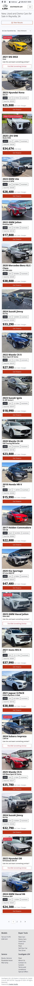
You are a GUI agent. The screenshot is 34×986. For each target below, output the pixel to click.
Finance (21, 944)
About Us (21, 960)
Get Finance (17, 109)
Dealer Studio (13, 984)
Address (14, 2)
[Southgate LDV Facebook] (2, 2)
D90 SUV (4, 939)
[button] (30, 7)
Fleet (20, 946)
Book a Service (6, 958)
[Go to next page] (25, 921)
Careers (21, 965)
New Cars (21, 937)
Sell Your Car (22, 948)
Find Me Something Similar (17, 66)
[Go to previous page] (9, 921)
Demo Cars (22, 939)
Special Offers (23, 972)
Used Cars (22, 941)
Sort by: (13, 30)
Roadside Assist (7, 960)
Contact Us (22, 963)
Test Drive (22, 950)
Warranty (4, 963)
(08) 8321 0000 (26, 2)
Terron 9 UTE (6, 937)
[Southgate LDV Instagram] (5, 2)
